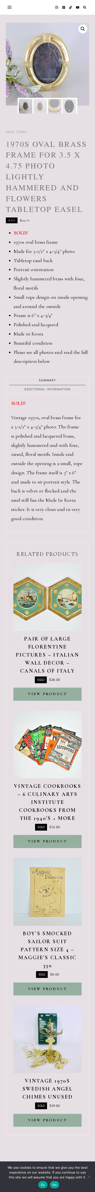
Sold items (16, 132)
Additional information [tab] (47, 389)
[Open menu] (9, 7)
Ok (43, 1185)
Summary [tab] (47, 380)
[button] (82, 29)
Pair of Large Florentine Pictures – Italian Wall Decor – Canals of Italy (47, 655)
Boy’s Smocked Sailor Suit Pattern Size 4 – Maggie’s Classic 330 (47, 949)
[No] (88, 1176)
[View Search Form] (84, 7)
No (54, 1185)
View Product (47, 694)
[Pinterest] (63, 7)
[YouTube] (77, 7)
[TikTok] (70, 7)
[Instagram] (57, 7)
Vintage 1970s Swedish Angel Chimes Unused (47, 1089)
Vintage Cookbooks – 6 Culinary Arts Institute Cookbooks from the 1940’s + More (47, 802)
